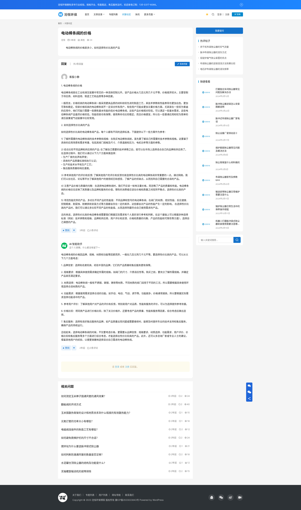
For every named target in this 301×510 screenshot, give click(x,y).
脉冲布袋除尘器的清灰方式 (213, 52)
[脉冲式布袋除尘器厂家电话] (206, 122)
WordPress (158, 500)
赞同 (67, 230)
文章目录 (98, 14)
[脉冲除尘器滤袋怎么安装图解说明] (206, 107)
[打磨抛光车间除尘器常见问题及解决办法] (206, 92)
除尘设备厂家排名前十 (227, 133)
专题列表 (113, 14)
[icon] (212, 497)
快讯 (137, 14)
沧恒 (63, 40)
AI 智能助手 (75, 244)
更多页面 (148, 14)
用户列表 (103, 495)
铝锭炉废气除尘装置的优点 (213, 58)
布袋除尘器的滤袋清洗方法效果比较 (217, 63)
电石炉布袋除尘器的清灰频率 (214, 69)
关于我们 (76, 495)
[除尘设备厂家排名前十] (206, 136)
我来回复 (183, 64)
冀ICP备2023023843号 (127, 500)
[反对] (74, 230)
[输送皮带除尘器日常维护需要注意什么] (206, 195)
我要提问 (219, 30)
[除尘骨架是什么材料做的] (206, 166)
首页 (87, 14)
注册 (227, 14)
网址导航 (116, 495)
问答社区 (126, 14)
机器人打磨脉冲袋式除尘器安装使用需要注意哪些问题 (228, 224)
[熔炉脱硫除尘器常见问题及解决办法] (206, 151)
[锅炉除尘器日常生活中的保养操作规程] (206, 210)
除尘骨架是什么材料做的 (228, 162)
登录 (219, 14)
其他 (83, 40)
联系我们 (129, 495)
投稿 (238, 14)
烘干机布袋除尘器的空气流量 (214, 46)
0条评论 (94, 230)
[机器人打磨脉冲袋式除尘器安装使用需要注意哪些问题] (206, 224)
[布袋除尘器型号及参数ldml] (206, 180)
